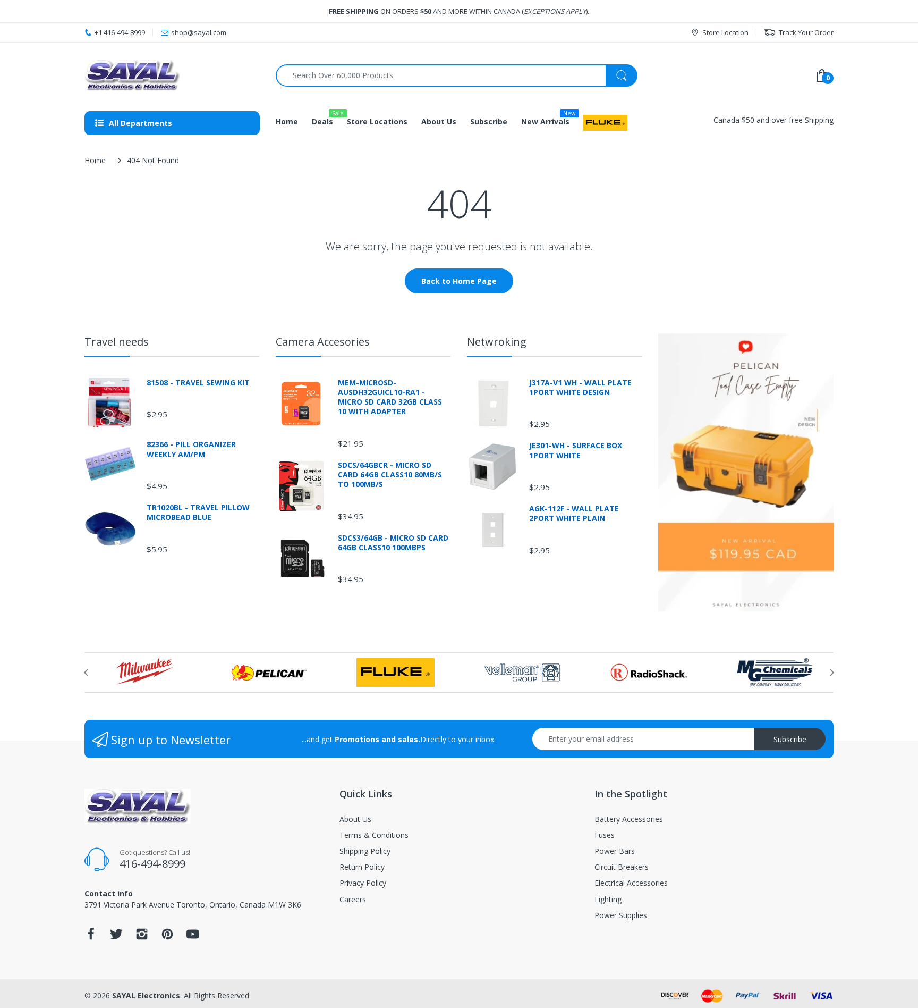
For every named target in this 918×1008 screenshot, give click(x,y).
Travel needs (116, 341)
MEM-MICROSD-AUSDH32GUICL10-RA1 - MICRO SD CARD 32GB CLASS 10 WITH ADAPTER (390, 397)
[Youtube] (192, 937)
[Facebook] (90, 937)
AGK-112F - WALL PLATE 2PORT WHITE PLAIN (574, 513)
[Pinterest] (167, 937)
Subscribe (790, 739)
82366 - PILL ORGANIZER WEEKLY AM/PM (191, 449)
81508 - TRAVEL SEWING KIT (198, 383)
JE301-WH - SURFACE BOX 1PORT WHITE (575, 450)
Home (95, 160)
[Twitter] (116, 937)
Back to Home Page (459, 281)
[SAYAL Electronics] (172, 75)
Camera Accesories (323, 341)
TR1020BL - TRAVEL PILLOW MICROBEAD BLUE (198, 512)
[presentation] (86, 673)
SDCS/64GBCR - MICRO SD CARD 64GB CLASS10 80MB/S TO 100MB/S (390, 474)
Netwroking (496, 341)
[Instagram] (141, 937)
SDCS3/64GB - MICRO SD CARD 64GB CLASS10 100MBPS (393, 542)
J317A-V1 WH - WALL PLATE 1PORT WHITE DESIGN (580, 387)
